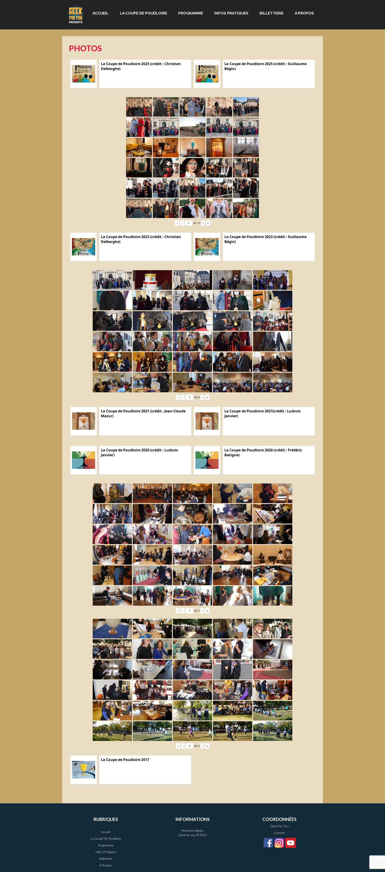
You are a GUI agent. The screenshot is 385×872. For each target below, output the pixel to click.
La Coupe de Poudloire (143, 13)
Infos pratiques (231, 13)
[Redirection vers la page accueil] (76, 13)
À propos (304, 13)
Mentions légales (192, 830)
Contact (279, 833)
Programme (190, 13)
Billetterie (271, 13)
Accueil (100, 13)
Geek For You (279, 826)
